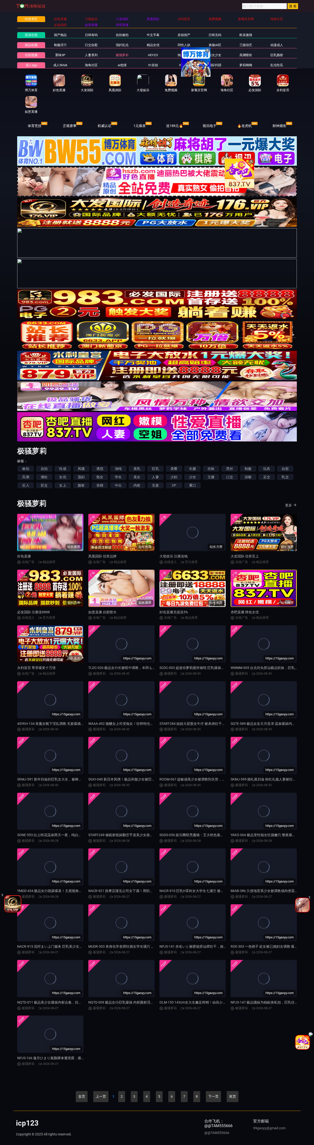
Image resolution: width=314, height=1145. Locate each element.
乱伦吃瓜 (276, 65)
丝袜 (211, 469)
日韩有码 (91, 35)
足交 (266, 477)
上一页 (101, 1096)
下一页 (213, 1096)
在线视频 (31, 55)
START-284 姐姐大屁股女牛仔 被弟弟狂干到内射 (195, 724)
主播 (211, 477)
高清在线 (31, 35)
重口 (192, 485)
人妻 (155, 477)
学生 (118, 477)
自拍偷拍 (122, 35)
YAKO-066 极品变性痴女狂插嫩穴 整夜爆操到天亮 (268, 835)
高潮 (25, 477)
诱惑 (99, 469)
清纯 (118, 469)
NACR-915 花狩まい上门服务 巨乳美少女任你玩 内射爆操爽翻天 (65, 946)
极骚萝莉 (122, 55)
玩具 (266, 469)
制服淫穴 (60, 45)
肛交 (44, 485)
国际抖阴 (215, 65)
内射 (136, 485)
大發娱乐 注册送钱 (173, 556)
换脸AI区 (215, 45)
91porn (184, 65)
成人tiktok (60, 65)
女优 (62, 477)
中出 (118, 485)
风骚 (81, 469)
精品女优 (153, 45)
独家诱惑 (184, 55)
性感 (62, 469)
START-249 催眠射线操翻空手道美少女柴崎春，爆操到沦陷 (132, 835)
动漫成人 (276, 45)
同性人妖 (184, 45)
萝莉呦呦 (245, 65)
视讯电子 (209, 126)
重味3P (60, 55)
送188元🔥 (174, 126)
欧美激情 (245, 35)
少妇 (173, 477)
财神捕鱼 (279, 126)
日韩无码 (215, 35)
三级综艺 (245, 45)
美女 (136, 477)
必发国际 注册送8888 (33, 612)
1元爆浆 (139, 126)
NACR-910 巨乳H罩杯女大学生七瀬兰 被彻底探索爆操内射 (203, 891)
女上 (62, 485)
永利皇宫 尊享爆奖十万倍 (36, 668)
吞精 (99, 485)
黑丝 (229, 469)
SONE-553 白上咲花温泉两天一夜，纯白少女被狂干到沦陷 (61, 835)
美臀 (173, 469)
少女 (192, 477)
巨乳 (155, 469)
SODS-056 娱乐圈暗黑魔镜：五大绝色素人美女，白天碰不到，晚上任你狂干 (217, 835)
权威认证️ (104, 126)
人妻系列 (91, 55)
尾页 (232, 1096)
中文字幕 (153, 35)
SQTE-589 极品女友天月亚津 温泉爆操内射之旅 (266, 724)
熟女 (99, 477)
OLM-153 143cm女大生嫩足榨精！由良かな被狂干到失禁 (203, 1002)
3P (174, 485)
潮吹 (44, 477)
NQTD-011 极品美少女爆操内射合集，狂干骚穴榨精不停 (60, 1002)
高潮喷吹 (245, 55)
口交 (229, 477)
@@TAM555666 (216, 1133)
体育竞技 (34, 126)
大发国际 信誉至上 (245, 556)
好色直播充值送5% (173, 612)
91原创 (153, 65)
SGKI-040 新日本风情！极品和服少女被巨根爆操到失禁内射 (133, 779)
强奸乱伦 (122, 45)
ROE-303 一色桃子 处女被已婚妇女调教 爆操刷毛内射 (271, 946)
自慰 (285, 469)
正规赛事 (70, 126)
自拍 (44, 469)
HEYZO (153, 55)
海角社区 (91, 65)
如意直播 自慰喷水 (102, 612)
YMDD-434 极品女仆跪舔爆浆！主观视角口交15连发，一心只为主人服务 (72, 891)
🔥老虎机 (244, 126)
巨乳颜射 (276, 55)
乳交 (285, 477)
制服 (248, 469)
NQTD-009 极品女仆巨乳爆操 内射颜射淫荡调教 (124, 1002)
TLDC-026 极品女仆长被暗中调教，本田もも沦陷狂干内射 (132, 668)
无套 (155, 485)
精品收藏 (31, 45)
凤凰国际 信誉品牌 (102, 556)
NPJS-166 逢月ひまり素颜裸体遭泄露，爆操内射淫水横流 (61, 1058)
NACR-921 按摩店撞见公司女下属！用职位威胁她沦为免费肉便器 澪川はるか (146, 891)
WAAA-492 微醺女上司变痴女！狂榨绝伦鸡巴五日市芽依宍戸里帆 (138, 724)
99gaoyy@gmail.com (269, 1128)
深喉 (248, 477)
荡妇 (81, 477)
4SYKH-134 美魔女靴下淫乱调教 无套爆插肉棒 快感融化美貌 (63, 724)
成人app (31, 65)
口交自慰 (91, 45)
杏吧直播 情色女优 (245, 612)
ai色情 (122, 65)
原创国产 (184, 35)
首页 (81, 1096)
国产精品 (60, 35)
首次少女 (215, 55)
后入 (25, 485)
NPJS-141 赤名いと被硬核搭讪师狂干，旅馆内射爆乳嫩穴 (203, 946)
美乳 (136, 469)
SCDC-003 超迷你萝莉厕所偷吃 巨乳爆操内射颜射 (197, 668)
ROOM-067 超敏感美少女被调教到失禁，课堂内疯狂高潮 (202, 779)
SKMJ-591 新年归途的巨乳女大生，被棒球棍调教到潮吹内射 (63, 779)
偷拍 (25, 469)
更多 (288, 505)
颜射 (81, 485)
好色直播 (24, 556)
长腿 (192, 469)
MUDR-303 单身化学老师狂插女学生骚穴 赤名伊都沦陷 (129, 946)
